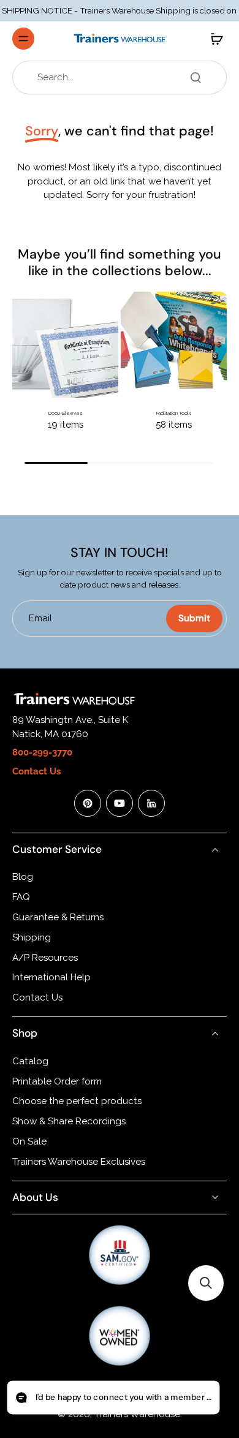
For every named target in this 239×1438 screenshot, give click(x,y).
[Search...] (195, 77)
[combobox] (123, 77)
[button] (206, 1283)
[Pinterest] (87, 803)
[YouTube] (119, 803)
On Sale (29, 1141)
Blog (22, 876)
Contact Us (37, 997)
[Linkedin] (151, 803)
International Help (51, 977)
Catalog (30, 1061)
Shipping (31, 937)
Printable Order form (57, 1081)
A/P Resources (45, 957)
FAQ (21, 897)
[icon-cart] (213, 38)
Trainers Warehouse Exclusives (78, 1161)
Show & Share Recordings (69, 1121)
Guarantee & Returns (58, 917)
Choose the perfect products (77, 1101)
